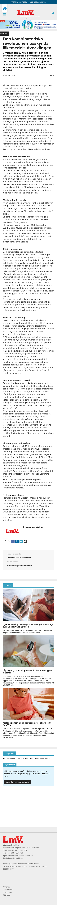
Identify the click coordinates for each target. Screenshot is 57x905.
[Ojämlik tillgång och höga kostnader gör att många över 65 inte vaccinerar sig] (28, 620)
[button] (4, 14)
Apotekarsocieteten (19, 2)
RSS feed (6, 895)
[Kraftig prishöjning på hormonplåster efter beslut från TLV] (28, 719)
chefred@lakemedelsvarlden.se (20, 855)
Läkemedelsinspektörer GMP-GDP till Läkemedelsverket (28, 758)
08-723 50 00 (17, 853)
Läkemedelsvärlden (33, 527)
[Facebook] (13, 541)
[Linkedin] (17, 541)
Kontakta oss (8, 889)
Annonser (6, 887)
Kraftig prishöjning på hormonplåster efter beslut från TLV (27, 724)
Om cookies (7, 892)
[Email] (21, 541)
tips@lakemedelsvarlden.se (13, 858)
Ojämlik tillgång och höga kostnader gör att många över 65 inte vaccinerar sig (28, 625)
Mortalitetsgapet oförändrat (19, 565)
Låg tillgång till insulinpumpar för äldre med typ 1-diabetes (27, 671)
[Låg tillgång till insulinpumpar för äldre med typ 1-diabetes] (28, 666)
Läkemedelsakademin (37, 2)
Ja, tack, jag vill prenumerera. (17, 782)
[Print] (25, 541)
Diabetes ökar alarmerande (19, 557)
